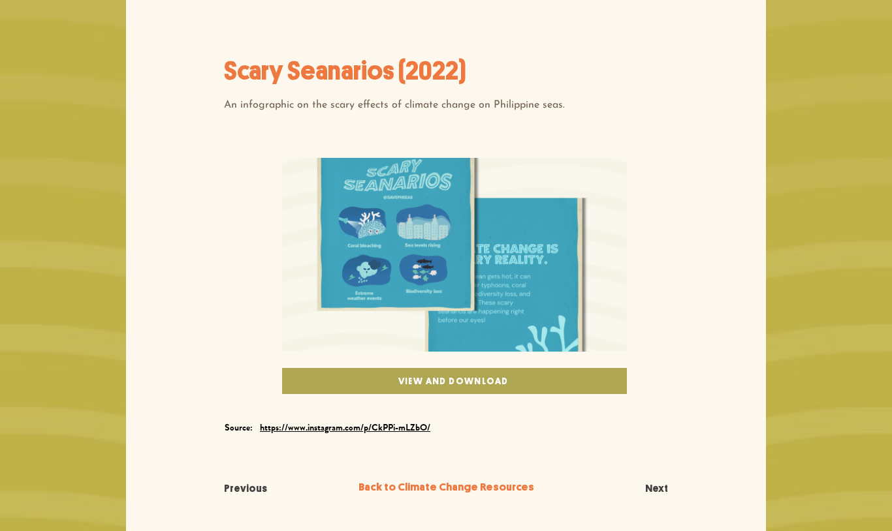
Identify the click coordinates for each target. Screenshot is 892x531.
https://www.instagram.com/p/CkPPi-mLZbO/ (345, 427)
